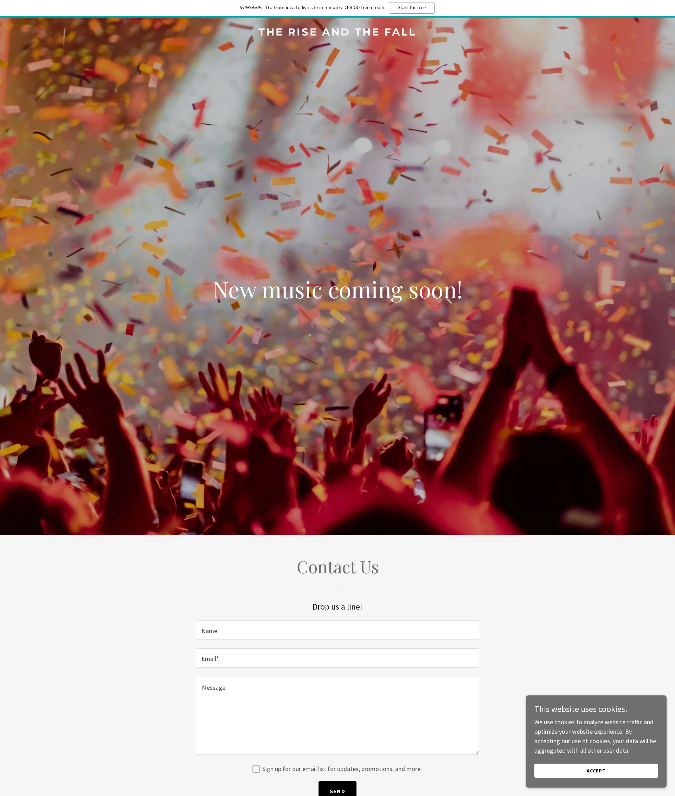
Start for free (412, 7)
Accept (596, 771)
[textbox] (337, 630)
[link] (338, 33)
